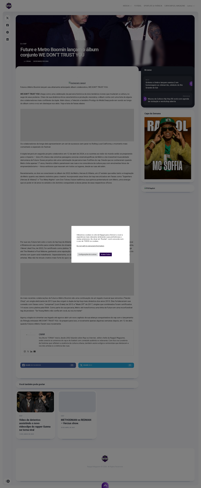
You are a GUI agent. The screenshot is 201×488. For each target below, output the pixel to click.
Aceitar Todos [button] (105, 254)
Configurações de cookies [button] (87, 254)
